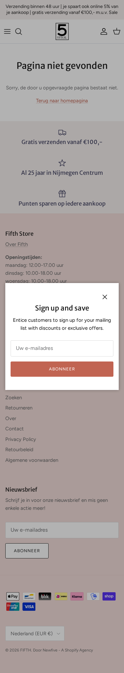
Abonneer (62, 368)
